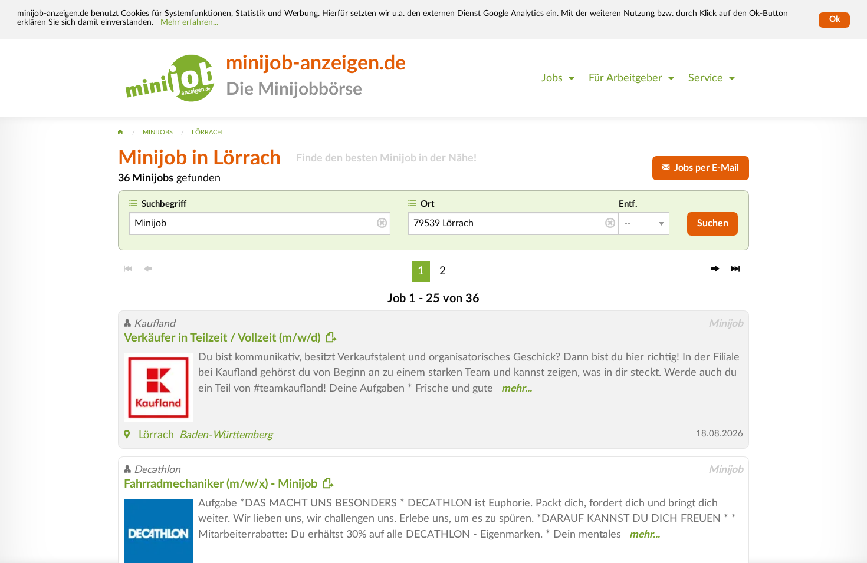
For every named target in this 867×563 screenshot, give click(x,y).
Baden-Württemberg (225, 435)
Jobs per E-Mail (704, 168)
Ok (834, 19)
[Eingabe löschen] (382, 224)
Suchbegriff (164, 204)
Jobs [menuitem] (552, 78)
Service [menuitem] (705, 78)
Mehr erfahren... (189, 22)
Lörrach (156, 435)
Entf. (628, 204)
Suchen (712, 223)
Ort (428, 204)
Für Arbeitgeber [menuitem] (625, 78)
